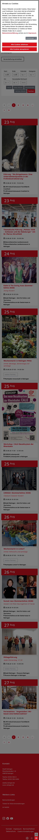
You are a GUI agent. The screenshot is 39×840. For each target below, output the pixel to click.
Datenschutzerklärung (10, 33)
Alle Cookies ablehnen (19, 44)
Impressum (32, 33)
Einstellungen (30, 38)
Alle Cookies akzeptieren (19, 49)
